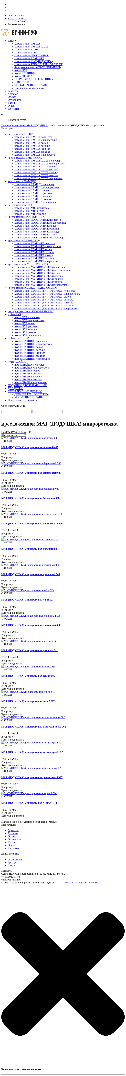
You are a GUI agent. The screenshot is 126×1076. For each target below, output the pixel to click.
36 (22, 431)
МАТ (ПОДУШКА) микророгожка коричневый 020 (32, 523)
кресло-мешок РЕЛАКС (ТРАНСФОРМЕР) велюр (42, 296)
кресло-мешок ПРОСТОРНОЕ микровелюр (38, 237)
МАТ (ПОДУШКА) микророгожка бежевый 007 (29, 447)
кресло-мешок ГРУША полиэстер (33, 137)
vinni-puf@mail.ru (17, 15)
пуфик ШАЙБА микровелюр (30, 382)
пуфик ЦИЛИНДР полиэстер (30, 341)
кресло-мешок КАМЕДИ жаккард (33, 196)
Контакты (13, 108)
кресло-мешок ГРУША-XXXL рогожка (36, 169)
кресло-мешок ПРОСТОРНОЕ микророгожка (40, 222)
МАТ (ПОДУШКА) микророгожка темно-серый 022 (32, 752)
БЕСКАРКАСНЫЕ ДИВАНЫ (31, 85)
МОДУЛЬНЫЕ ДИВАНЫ (28, 397)
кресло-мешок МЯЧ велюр (29, 210)
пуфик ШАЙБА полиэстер (29, 364)
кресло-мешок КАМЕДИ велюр (32, 190)
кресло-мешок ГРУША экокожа (32, 151)
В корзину (7, 457)
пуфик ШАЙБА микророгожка (31, 367)
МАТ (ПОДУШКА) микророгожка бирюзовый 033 (31, 472)
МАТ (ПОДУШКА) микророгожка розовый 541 (29, 650)
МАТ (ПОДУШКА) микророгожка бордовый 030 (30, 498)
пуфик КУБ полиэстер (27, 317)
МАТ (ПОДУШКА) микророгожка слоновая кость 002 (33, 726)
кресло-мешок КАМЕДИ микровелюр (35, 202)
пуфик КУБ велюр (24, 323)
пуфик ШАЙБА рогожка (28, 373)
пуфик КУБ (20, 70)
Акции (12, 865)
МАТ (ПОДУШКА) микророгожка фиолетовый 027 (32, 777)
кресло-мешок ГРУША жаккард (32, 148)
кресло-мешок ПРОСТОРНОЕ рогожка (36, 228)
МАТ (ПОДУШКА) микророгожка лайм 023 (27, 599)
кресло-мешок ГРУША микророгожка (35, 140)
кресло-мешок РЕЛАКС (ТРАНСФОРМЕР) (38, 64)
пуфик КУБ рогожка (25, 326)
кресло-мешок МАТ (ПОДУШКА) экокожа (38, 281)
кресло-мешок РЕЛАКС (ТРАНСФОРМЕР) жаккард (43, 302)
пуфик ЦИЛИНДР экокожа (29, 355)
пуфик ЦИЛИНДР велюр (28, 347)
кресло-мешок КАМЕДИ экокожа (33, 199)
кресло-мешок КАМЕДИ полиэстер (34, 184)
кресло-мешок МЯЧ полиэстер (31, 208)
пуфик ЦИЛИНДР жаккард (29, 352)
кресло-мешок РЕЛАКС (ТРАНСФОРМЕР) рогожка (43, 299)
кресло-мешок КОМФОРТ (29, 58)
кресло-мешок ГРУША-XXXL (31, 46)
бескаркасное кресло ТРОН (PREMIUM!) (37, 67)
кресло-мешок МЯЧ (25, 52)
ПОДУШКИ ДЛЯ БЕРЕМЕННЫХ (33, 79)
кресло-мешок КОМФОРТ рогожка (34, 252)
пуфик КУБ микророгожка (29, 320)
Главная (5, 125)
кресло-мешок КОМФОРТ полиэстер (35, 243)
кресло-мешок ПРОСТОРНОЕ (31, 55)
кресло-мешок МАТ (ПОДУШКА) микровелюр (40, 284)
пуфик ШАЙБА (23, 76)
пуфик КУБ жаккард (25, 329)
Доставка (13, 94)
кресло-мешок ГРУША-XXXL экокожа (36, 175)
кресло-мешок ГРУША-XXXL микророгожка (39, 163)
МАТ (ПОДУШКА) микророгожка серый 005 (28, 675)
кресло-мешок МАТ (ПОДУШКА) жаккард (38, 279)
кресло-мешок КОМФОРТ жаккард (34, 255)
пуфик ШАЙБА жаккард (28, 376)
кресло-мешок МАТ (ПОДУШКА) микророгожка (42, 270)
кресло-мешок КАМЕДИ (28, 49)
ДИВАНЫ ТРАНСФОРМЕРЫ (31, 394)
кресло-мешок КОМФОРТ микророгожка (37, 246)
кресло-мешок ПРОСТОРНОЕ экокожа (36, 234)
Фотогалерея (15, 859)
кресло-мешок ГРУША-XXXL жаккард (36, 172)
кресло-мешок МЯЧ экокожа (30, 213)
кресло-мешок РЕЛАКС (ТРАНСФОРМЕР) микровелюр (46, 308)
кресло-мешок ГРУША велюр (31, 142)
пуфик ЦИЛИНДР (24, 73)
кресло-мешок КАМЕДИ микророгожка (36, 187)
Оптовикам (14, 99)
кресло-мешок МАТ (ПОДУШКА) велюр (37, 273)
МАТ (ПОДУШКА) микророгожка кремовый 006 (30, 574)
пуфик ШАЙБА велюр (27, 370)
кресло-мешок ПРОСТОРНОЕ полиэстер (37, 219)
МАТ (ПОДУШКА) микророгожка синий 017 (28, 701)
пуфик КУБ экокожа (25, 332)
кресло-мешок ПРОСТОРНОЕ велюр (35, 225)
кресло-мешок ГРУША (27, 43)
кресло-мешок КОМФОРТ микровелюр (36, 261)
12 (18, 431)
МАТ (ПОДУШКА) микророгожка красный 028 (29, 548)
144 (29, 431)
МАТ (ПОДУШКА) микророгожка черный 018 (29, 802)
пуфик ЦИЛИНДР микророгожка (33, 344)
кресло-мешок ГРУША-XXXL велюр (35, 166)
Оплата (12, 96)
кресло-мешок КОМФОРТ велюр (33, 249)
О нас (11, 105)
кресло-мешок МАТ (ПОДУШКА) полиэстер (39, 267)
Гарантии (13, 91)
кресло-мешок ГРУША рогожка (32, 145)
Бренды (12, 862)
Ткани (11, 102)
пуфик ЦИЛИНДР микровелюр (32, 358)
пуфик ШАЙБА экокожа (28, 379)
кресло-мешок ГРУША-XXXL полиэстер (37, 160)
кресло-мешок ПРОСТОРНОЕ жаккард (36, 231)
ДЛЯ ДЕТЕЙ (21, 82)
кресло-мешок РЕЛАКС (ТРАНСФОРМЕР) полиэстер (44, 290)
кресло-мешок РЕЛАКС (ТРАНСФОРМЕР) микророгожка (47, 293)
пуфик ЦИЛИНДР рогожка (29, 349)
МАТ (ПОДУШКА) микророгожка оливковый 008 (31, 625)
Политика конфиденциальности (80, 882)
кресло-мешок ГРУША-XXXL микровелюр (38, 178)
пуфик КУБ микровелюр (28, 335)
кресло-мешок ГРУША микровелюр (34, 154)
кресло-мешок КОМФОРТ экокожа (34, 258)
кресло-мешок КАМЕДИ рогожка (33, 193)
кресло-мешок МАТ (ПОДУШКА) (33, 61)
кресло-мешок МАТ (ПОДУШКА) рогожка (38, 276)
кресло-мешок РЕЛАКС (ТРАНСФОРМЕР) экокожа (43, 305)
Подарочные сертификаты (29, 88)
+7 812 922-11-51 (17, 18)
